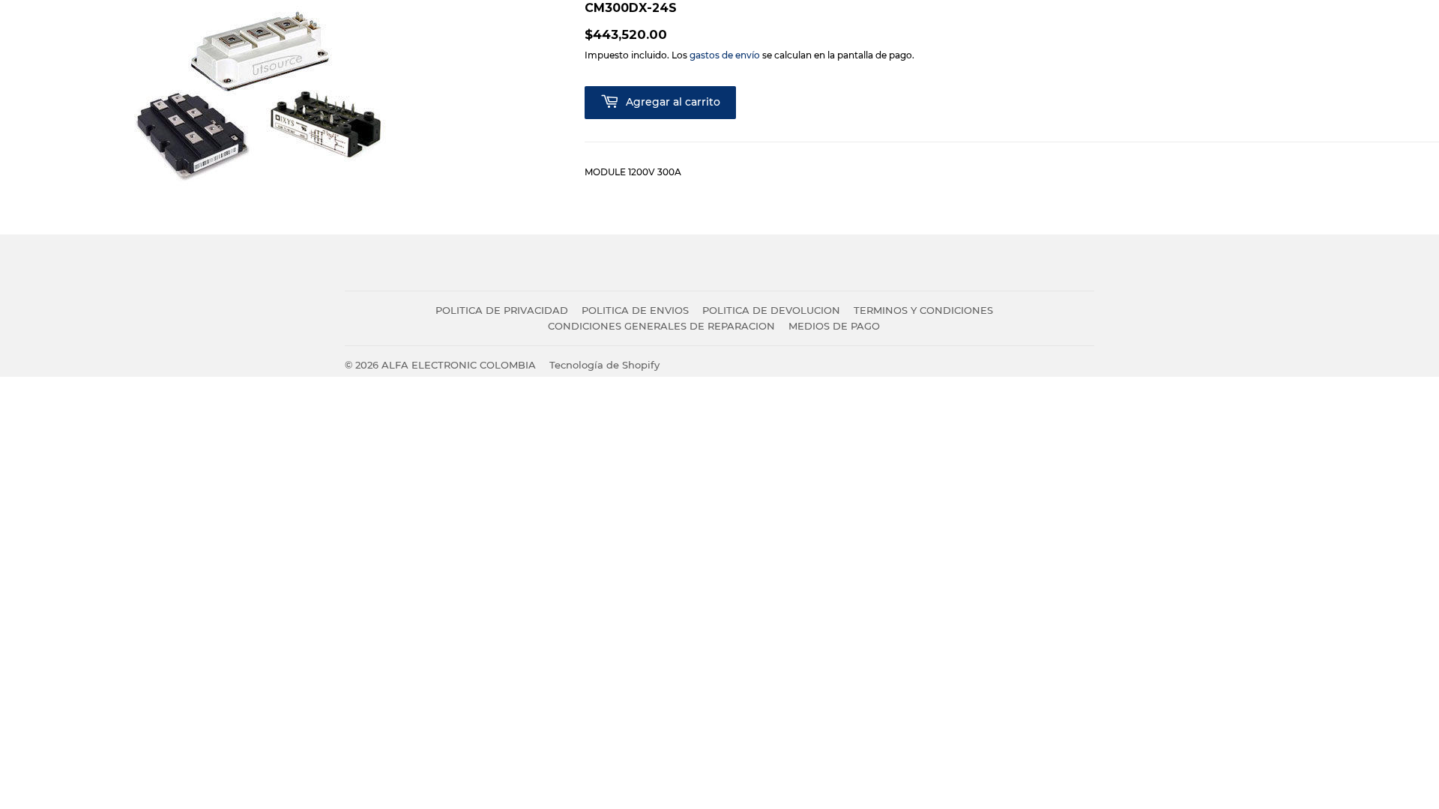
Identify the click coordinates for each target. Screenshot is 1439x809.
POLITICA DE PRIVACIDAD (501, 310)
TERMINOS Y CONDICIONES (923, 310)
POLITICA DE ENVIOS (635, 310)
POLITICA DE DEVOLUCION (771, 310)
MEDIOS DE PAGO (834, 326)
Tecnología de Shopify (604, 365)
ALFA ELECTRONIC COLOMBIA (458, 365)
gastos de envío (725, 55)
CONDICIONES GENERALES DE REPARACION (661, 326)
